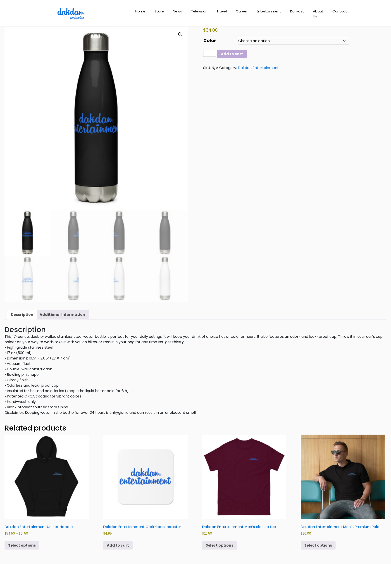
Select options (22, 545)
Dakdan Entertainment (258, 67)
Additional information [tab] (62, 314)
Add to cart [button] (118, 545)
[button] (180, 34)
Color (209, 41)
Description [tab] (22, 314)
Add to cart (232, 54)
